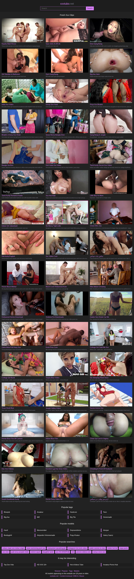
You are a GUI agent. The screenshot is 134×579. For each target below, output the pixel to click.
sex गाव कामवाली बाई (62, 552)
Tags (71, 571)
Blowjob (7, 512)
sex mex (6, 552)
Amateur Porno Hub (110, 565)
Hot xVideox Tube (76, 565)
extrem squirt (35, 552)
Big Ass (7, 517)
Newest (57, 571)
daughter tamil (48, 552)
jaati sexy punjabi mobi (19, 552)
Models (76, 571)
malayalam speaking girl (57, 548)
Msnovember (42, 530)
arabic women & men (97, 548)
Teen (105, 512)
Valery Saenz (108, 535)
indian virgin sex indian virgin (13, 548)
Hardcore (73, 512)
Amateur (40, 512)
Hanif (6, 530)
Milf (38, 517)
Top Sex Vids (9, 565)
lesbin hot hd (112, 548)
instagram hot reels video (77, 548)
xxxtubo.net (54, 576)
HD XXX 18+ (42, 565)
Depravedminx (75, 530)
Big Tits (73, 517)
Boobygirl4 (8, 535)
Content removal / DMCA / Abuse (72, 576)
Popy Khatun (75, 535)
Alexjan (106, 530)
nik (73, 552)
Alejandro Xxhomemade (46, 535)
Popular (65, 571)
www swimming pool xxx (36, 548)
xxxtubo (67, 3)
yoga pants (124, 548)
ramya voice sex (99, 552)
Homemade (107, 517)
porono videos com (83, 552)
